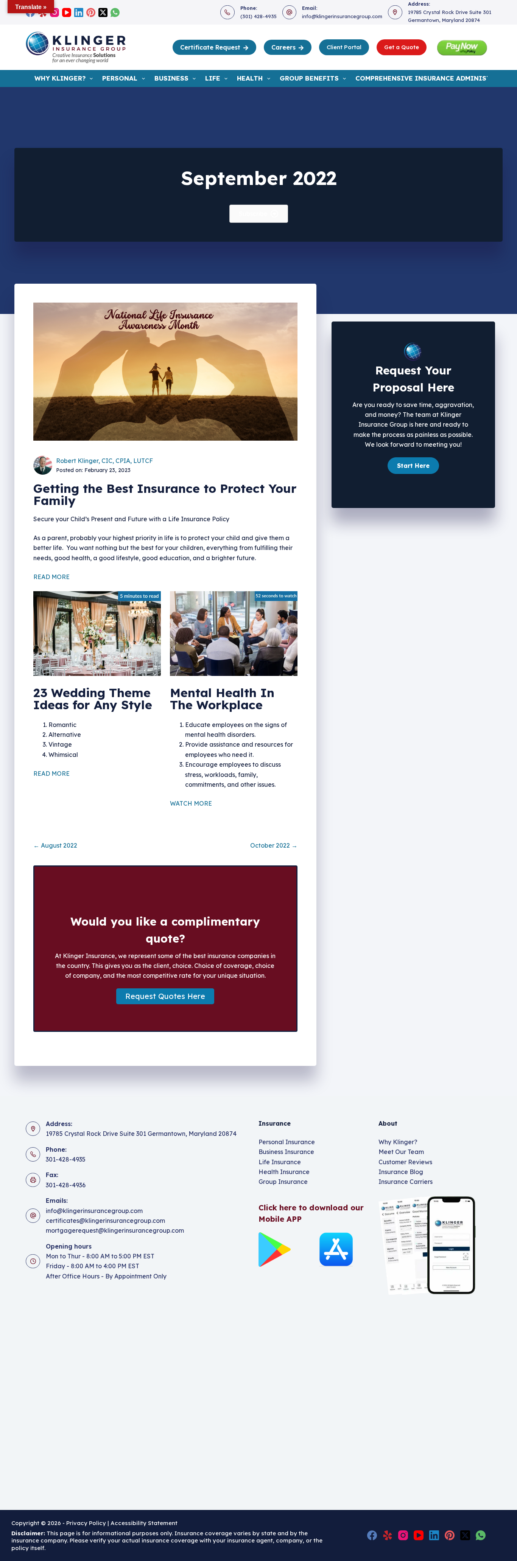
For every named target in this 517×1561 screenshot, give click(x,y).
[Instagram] (54, 12)
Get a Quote (401, 47)
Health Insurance (284, 1172)
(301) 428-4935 (258, 16)
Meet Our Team (401, 1152)
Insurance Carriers (405, 1181)
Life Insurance (279, 1162)
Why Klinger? (60, 78)
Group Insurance (283, 1181)
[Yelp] (387, 1535)
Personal (119, 78)
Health (250, 78)
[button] (165, 996)
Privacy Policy (86, 1523)
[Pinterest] (90, 12)
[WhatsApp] (115, 12)
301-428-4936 (66, 1185)
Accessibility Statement (145, 1523)
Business (171, 78)
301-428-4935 (66, 1159)
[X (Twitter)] (102, 12)
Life (212, 78)
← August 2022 (55, 845)
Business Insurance (286, 1152)
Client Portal (344, 47)
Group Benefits (309, 78)
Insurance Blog (400, 1172)
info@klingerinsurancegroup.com (342, 16)
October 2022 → (273, 845)
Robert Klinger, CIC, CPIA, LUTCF (104, 460)
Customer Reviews (405, 1162)
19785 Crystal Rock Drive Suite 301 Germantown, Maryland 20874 (141, 1133)
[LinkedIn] (78, 12)
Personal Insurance (286, 1142)
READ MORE (53, 577)
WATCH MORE (191, 803)
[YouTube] (66, 12)
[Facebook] (372, 1535)
